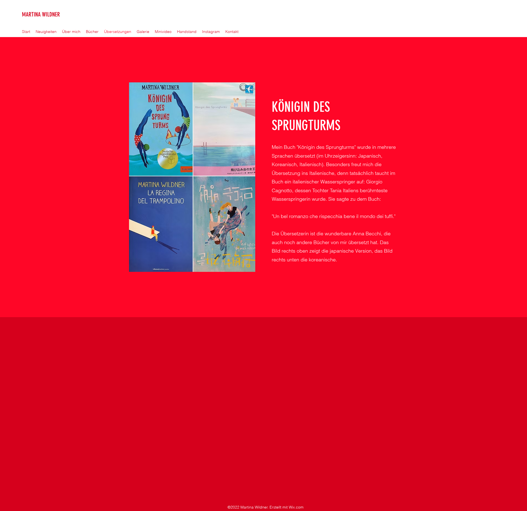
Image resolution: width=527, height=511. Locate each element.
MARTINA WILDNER (41, 14)
